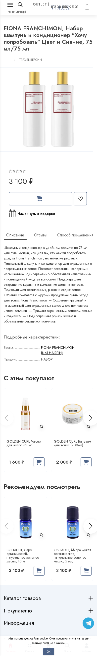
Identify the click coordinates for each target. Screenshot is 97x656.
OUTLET (40, 4)
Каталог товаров (23, 598)
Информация (20, 623)
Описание (15, 235)
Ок (48, 651)
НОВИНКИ (16, 12)
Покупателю (18, 610)
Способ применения (75, 235)
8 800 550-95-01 (64, 6)
